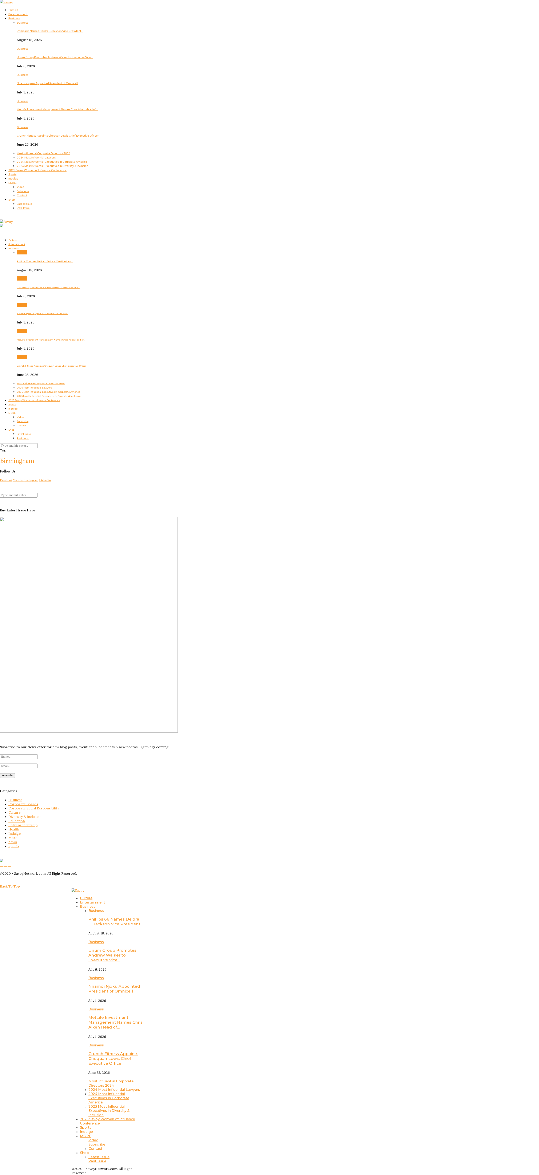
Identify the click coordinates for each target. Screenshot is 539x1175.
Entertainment (18, 14)
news (12, 842)
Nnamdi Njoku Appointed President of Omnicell (47, 83)
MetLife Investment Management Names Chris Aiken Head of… (57, 109)
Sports (12, 174)
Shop (11, 199)
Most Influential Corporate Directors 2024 (43, 153)
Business (14, 18)
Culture (13, 10)
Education (16, 821)
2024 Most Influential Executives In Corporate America (52, 161)
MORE (12, 182)
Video (20, 187)
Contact (22, 195)
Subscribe (23, 191)
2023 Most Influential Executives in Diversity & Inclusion (52, 166)
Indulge (13, 178)
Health (13, 829)
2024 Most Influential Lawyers (36, 157)
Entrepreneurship (22, 825)
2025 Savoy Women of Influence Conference (37, 170)
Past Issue (23, 208)
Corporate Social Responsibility (33, 808)
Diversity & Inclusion (24, 816)
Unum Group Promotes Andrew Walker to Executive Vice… (55, 57)
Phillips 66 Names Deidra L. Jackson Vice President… (50, 31)
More (12, 838)
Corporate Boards (23, 804)
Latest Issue (24, 203)
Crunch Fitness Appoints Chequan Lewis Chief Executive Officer (58, 135)
